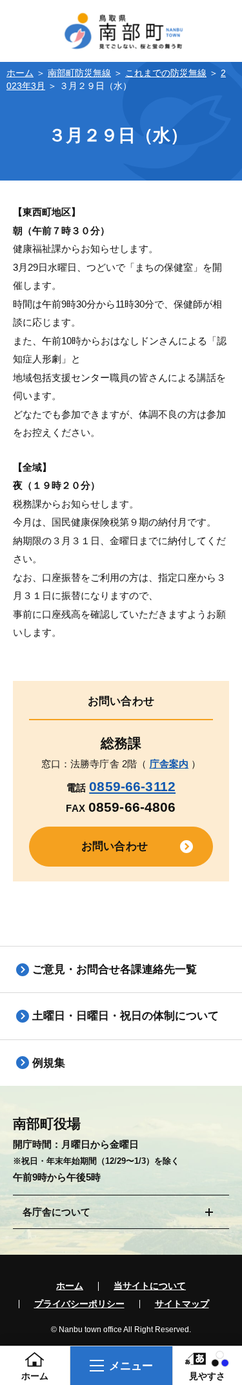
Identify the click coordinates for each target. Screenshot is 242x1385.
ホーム (20, 73)
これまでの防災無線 (166, 73)
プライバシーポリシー (79, 1304)
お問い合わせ (114, 846)
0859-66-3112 (132, 786)
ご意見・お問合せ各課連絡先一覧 (114, 969)
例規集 (48, 1062)
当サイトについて (150, 1286)
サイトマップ (182, 1304)
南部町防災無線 (79, 73)
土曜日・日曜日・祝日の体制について (125, 1015)
